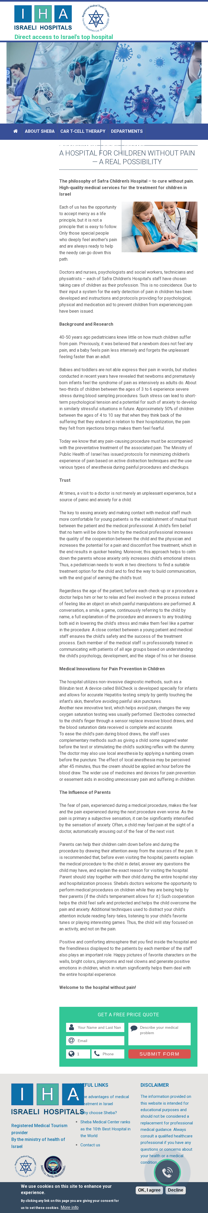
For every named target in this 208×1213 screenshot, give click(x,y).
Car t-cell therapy (82, 131)
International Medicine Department (55, 146)
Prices (110, 146)
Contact (134, 146)
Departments (127, 131)
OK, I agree (149, 1190)
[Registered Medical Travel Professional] (25, 1167)
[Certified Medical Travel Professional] (53, 1167)
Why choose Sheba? (98, 1112)
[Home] (16, 131)
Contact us (90, 1145)
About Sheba (40, 131)
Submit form (159, 1054)
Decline (175, 1190)
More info (70, 1207)
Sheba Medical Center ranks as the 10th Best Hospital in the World (105, 1129)
